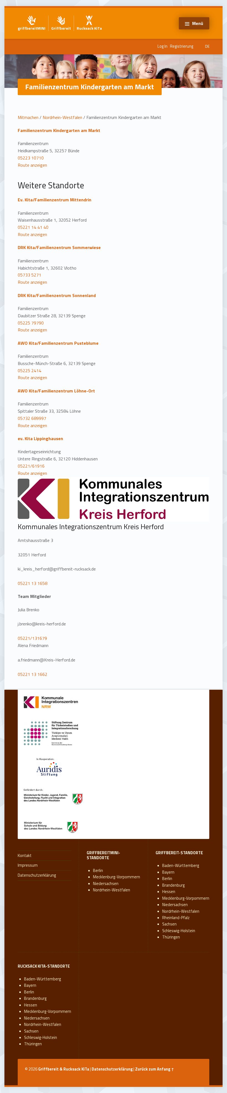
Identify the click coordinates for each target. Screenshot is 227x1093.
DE (207, 46)
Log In (162, 46)
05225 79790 (31, 322)
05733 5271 (29, 275)
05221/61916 (31, 466)
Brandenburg (173, 885)
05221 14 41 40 (33, 227)
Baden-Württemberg (180, 866)
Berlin (98, 871)
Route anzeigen (32, 165)
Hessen (168, 892)
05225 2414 (29, 370)
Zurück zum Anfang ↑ (154, 1069)
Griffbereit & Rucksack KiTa (63, 1069)
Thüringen (171, 937)
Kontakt (25, 856)
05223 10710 (31, 157)
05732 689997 (32, 418)
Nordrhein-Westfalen (62, 117)
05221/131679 (32, 638)
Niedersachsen (105, 884)
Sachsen (169, 924)
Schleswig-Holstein (178, 931)
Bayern (168, 872)
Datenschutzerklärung (37, 875)
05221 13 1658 (32, 583)
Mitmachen (28, 117)
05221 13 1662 (32, 674)
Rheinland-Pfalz (176, 918)
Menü (197, 23)
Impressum (28, 865)
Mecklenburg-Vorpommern (116, 877)
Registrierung (181, 46)
